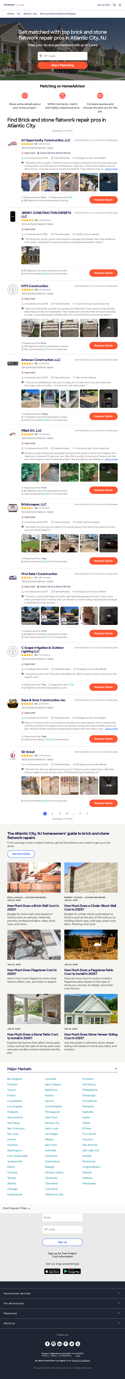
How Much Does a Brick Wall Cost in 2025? (33, 907)
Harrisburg (89, 1084)
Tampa (11, 1178)
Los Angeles (14, 1106)
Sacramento (15, 1117)
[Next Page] (87, 813)
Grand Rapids (53, 1106)
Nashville (87, 1112)
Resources (10, 1313)
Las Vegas (51, 1134)
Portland (87, 1079)
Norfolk (86, 1156)
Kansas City (52, 1123)
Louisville (50, 1079)
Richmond (88, 1161)
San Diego (13, 1123)
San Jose (12, 1134)
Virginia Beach (91, 1167)
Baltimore (51, 1090)
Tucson (11, 1090)
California (54, 1354)
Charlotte (51, 1156)
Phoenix (12, 1084)
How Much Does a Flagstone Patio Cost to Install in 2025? (88, 972)
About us (9, 1323)
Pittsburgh (88, 1095)
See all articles (21, 854)
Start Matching (62, 65)
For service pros (14, 1303)
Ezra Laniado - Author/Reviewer (26, 897)
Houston (87, 1139)
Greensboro (52, 1161)
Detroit (49, 1101)
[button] (30, 182)
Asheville (50, 1150)
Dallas (86, 1123)
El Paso (86, 1128)
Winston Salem (54, 1172)
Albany (49, 1139)
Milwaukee (89, 1183)
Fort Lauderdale (17, 1156)
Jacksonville (14, 1161)
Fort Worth (89, 1134)
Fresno (11, 1095)
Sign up (62, 1242)
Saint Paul (51, 1117)
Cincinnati (51, 1178)
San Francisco (16, 1128)
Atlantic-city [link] (30, 13)
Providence (89, 1101)
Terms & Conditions (81, 1360)
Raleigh (49, 1167)
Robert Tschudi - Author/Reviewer (84, 897)
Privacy (44, 1354)
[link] (62, 143)
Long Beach (14, 1101)
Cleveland (51, 1183)
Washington (14, 1150)
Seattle (87, 1172)
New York (51, 1145)
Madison (87, 1178)
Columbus (51, 1189)
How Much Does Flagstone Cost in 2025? (32, 972)
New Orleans (53, 1084)
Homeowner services (17, 1293)
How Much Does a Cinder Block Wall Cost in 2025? (90, 907)
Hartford (12, 1145)
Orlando (12, 1172)
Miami (11, 1167)
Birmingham (14, 1079)
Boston (49, 1095)
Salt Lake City (90, 1150)
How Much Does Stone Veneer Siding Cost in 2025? (91, 1036)
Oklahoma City (54, 1194)
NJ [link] (18, 13)
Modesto (12, 1112)
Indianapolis (14, 1194)
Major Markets (19, 1069)
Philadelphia (90, 1090)
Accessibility (78, 1354)
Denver (11, 1139)
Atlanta (11, 1183)
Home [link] (10, 13)
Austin (86, 1117)
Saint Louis (51, 1128)
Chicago (12, 1189)
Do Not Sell (65, 1354)
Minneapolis (52, 1112)
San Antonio (90, 1145)
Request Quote (103, 199)
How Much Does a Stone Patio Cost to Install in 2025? (32, 1036)
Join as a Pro (103, 5)
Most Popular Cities (15, 1208)
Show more (112, 169)
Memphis (88, 1106)
